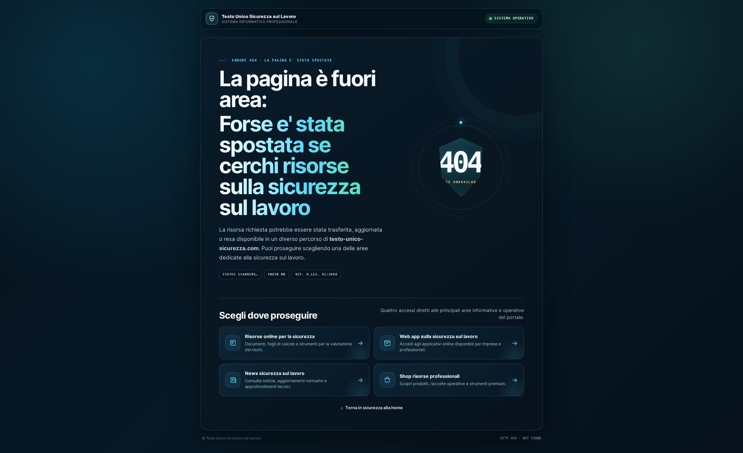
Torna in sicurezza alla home (371, 407)
